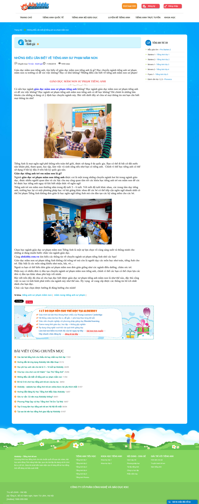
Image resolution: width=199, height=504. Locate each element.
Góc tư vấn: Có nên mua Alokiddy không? (35, 397)
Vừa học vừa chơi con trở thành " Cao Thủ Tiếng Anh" (40, 372)
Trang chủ (18, 30)
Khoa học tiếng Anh (111, 456)
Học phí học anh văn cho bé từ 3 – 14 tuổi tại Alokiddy (40, 367)
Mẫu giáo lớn (153, 49)
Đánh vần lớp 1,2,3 (155, 79)
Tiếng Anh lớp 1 (163, 54)
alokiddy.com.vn (30, 256)
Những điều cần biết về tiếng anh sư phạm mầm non (48, 30)
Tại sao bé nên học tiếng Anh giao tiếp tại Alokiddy (38, 411)
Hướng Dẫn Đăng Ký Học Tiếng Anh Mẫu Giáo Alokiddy (41, 392)
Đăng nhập (173, 6)
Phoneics (168, 79)
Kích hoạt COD (129, 6)
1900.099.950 (21, 499)
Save (30, 302)
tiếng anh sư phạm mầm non (37, 295)
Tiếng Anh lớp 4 (162, 69)
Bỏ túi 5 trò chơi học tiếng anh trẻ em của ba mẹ (38, 382)
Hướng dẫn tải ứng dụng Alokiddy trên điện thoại (38, 362)
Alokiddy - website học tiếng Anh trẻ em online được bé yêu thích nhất (47, 387)
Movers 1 (151, 64)
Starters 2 (152, 59)
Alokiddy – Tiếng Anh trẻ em (25, 456)
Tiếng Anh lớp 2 (163, 59)
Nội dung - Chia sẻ (136, 456)
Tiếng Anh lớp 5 (161, 74)
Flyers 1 (151, 74)
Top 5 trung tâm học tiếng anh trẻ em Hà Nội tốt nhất (39, 406)
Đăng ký (151, 6)
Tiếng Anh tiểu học (86, 456)
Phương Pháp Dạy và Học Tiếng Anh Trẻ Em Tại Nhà (40, 401)
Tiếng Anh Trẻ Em (160, 43)
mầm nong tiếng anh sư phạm (69, 295)
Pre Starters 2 (165, 49)
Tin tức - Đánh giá (35, 64)
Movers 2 (151, 69)
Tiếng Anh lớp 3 (162, 64)
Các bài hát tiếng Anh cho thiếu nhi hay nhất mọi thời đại (41, 357)
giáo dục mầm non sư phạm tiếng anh (55, 89)
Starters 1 (152, 54)
